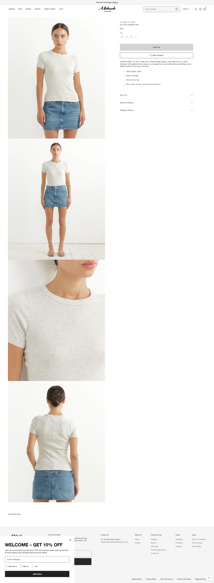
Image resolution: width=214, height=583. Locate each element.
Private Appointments (158, 550)
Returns (153, 543)
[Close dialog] (70, 540)
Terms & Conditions (199, 539)
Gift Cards (154, 546)
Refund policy (137, 579)
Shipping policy (200, 579)
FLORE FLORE (127, 22)
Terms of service (166, 579)
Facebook (179, 543)
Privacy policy (151, 579)
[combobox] (160, 9)
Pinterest (178, 546)
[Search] (176, 9)
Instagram (179, 539)
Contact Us (155, 553)
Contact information (184, 579)
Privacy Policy (197, 543)
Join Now (37, 574)
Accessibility (196, 546)
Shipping (154, 539)
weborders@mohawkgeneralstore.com (113, 542)
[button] (195, 9)
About (137, 539)
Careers (137, 543)
